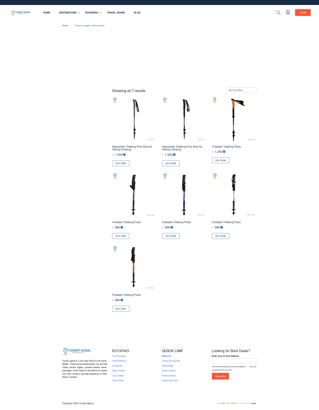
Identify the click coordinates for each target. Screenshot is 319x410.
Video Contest (169, 370)
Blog (137, 12)
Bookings (91, 12)
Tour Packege (118, 355)
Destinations (67, 12)
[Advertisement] (159, 59)
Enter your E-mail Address (225, 355)
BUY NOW (121, 163)
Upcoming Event (170, 380)
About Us (166, 355)
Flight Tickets (118, 370)
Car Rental (117, 365)
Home (46, 12)
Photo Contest (169, 375)
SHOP (303, 12)
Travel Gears (116, 12)
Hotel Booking (119, 360)
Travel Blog (167, 365)
